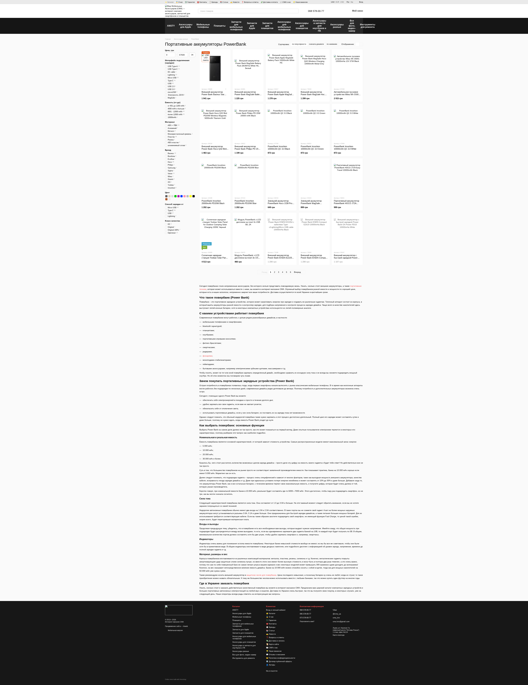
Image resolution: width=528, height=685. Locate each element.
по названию (332, 44)
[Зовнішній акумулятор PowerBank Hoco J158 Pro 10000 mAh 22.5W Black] (281, 177)
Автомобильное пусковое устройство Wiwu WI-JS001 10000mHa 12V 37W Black (347, 94)
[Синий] (181, 196)
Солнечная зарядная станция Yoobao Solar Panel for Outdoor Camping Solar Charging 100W (214, 259)
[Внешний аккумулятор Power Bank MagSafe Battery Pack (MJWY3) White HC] (248, 68)
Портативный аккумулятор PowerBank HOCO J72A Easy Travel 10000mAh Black (347, 203)
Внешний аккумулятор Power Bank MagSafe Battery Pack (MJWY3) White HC (248, 94)
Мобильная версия (175, 630)
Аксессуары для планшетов (302, 25)
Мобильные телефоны (203, 25)
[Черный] (193, 196)
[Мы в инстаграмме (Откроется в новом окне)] (323, 2)
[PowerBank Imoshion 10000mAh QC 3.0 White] (347, 123)
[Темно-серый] (166, 196)
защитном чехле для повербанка (261, 575)
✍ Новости (234, 2)
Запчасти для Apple (252, 25)
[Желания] (341, 11)
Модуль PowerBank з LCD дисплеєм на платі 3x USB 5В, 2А (247, 257)
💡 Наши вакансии (300, 2)
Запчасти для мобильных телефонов (236, 26)
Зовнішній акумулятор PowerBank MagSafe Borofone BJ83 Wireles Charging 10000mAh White (313, 204)
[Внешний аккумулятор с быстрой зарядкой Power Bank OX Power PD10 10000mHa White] (347, 232)
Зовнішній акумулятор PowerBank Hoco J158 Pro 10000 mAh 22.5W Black (280, 203)
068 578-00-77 (316, 11)
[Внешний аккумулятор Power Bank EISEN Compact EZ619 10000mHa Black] (314, 232)
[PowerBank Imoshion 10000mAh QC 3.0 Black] (281, 123)
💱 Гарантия (190, 2)
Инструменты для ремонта (367, 25)
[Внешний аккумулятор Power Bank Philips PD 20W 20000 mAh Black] (248, 123)
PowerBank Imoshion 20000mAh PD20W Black (213, 202)
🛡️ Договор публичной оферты (279, 661)
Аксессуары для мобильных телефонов (284, 26)
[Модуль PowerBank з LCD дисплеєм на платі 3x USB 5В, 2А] (248, 232)
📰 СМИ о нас (285, 2)
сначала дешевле (316, 44)
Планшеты (220, 26)
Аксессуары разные (337, 25)
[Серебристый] (172, 196)
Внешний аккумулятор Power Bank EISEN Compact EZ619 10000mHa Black (314, 257)
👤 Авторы (270, 665)
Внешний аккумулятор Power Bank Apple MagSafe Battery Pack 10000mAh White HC (280, 96)
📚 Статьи (224, 2)
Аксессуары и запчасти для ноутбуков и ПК (319, 26)
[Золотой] (169, 196)
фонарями (207, 356)
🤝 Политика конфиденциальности (280, 658)
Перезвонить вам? (307, 621)
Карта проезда (338, 635)
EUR (337, 2)
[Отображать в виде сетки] (357, 44)
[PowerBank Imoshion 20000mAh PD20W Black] (215, 177)
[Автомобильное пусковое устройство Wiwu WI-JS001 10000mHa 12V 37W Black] (347, 68)
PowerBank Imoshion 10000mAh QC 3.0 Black (279, 147)
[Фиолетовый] (178, 196)
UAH (333, 2)
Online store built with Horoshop (175, 679)
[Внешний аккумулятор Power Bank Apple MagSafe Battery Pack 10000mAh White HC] (281, 68)
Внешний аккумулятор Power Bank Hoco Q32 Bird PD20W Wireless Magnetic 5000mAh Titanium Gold (214, 150)
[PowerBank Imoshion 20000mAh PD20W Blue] (248, 177)
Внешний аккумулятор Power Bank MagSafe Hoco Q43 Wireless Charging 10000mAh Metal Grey (313, 96)
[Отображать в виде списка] (361, 44)
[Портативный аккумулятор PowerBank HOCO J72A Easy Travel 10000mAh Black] (347, 177)
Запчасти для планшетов (267, 25)
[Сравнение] (334, 11)
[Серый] (187, 196)
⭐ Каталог (169, 2)
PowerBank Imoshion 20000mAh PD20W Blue (245, 202)
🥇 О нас (179, 2)
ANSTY (171, 26)
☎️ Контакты (202, 2)
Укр (351, 2)
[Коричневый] (166, 199)
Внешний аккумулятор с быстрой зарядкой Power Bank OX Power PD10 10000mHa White (346, 259)
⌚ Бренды (213, 2)
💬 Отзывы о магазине (275, 655)
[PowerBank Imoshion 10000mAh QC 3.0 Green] (314, 123)
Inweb (185, 626)
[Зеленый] (175, 196)
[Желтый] (190, 196)
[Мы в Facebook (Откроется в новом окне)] (317, 2)
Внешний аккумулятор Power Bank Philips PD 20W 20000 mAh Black (247, 148)
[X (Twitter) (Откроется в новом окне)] (326, 2)
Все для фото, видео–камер (352, 26)
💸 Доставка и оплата (269, 2)
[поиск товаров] (296, 11)
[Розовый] (184, 196)
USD (342, 2)
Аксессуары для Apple (185, 25)
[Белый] (169, 199)
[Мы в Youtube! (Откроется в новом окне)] (320, 2)
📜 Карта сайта (272, 644)
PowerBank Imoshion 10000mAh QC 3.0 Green (312, 147)
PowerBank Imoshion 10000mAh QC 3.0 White (345, 147)
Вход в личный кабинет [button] (276, 610)
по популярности (299, 44)
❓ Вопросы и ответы (250, 2)
